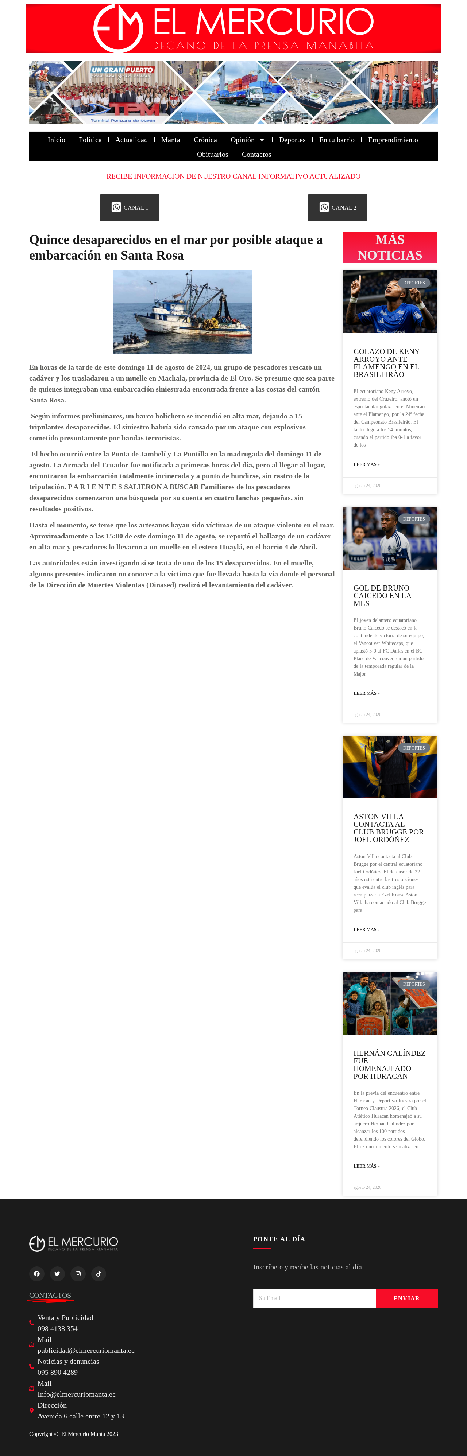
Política (90, 140)
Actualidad (131, 140)
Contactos (256, 154)
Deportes (292, 140)
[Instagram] (78, 1274)
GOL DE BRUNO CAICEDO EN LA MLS (382, 596)
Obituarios (212, 154)
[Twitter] (57, 1274)
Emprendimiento (393, 140)
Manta (170, 140)
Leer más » (367, 464)
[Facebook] (37, 1274)
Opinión (243, 140)
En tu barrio (337, 140)
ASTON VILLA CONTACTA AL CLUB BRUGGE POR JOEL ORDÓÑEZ (389, 828)
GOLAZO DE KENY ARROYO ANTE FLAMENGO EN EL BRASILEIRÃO (387, 363)
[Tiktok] (99, 1274)
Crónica (205, 140)
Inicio (56, 140)
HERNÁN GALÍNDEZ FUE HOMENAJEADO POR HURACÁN (390, 1065)
